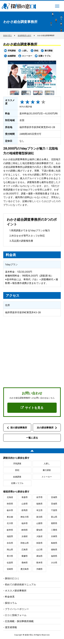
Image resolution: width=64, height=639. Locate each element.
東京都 (10, 517)
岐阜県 (10, 530)
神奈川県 (24, 517)
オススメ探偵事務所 (15, 590)
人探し (47, 463)
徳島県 (54, 549)
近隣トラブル (17, 483)
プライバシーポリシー (17, 609)
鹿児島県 (24, 569)
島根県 (54, 543)
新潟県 (39, 517)
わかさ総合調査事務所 (20, 44)
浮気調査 (17, 463)
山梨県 (39, 523)
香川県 (10, 556)
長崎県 (25, 562)
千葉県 (54, 510)
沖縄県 (39, 569)
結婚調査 (17, 476)
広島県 (25, 549)
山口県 (39, 549)
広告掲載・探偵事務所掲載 (19, 621)
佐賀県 (10, 562)
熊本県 (39, 562)
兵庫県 (54, 536)
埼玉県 (39, 510)
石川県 (10, 523)
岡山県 (10, 549)
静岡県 (25, 530)
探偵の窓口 (19, 6)
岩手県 (39, 497)
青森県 (25, 497)
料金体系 (10, 596)
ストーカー (47, 476)
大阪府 (39, 536)
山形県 (25, 503)
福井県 (25, 523)
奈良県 (10, 543)
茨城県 (54, 503)
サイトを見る (34, 407)
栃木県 (10, 510)
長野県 (54, 523)
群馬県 (25, 510)
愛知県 (39, 530)
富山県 (54, 517)
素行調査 (47, 470)
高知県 (39, 556)
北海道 (10, 497)
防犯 (17, 470)
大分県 (54, 562)
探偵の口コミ (12, 578)
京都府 (25, 536)
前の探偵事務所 (18, 427)
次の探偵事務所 (45, 427)
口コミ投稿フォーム (15, 615)
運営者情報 (11, 627)
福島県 (39, 503)
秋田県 (10, 503)
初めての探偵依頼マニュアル (20, 584)
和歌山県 (24, 543)
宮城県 (54, 497)
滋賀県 (10, 536)
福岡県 (54, 556)
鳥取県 (39, 543)
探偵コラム (11, 602)
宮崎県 (10, 569)
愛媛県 (25, 556)
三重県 (54, 530)
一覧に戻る (32, 437)
